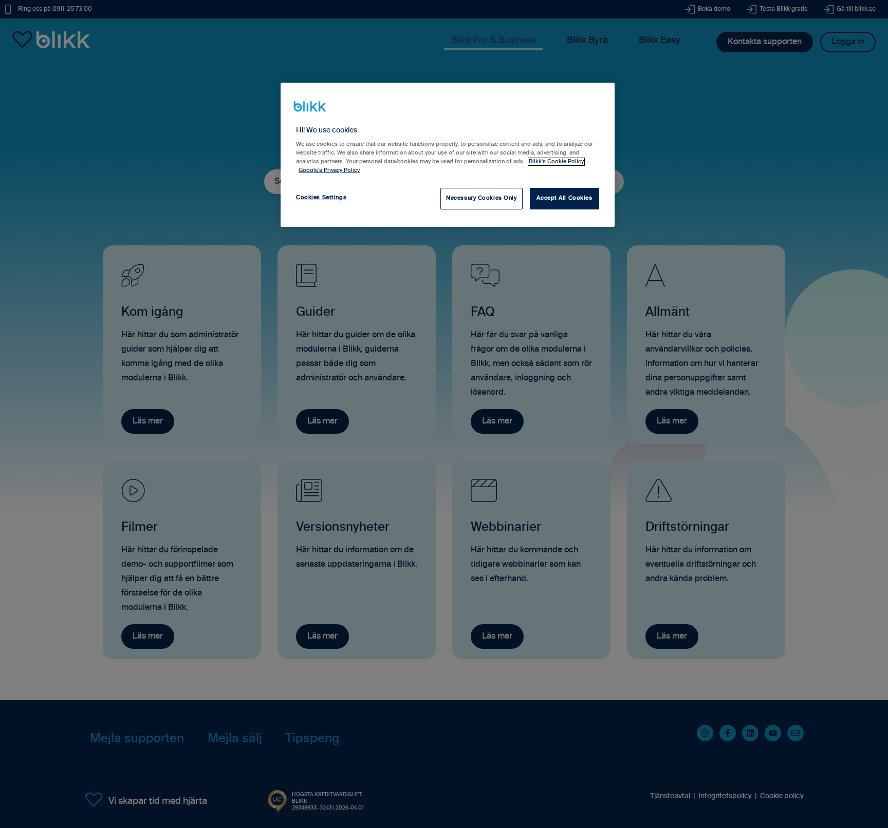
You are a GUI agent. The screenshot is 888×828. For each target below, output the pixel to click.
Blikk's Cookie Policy (556, 162)
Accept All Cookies (564, 198)
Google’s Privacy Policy (329, 170)
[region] (448, 154)
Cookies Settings (321, 198)
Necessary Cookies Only (481, 198)
